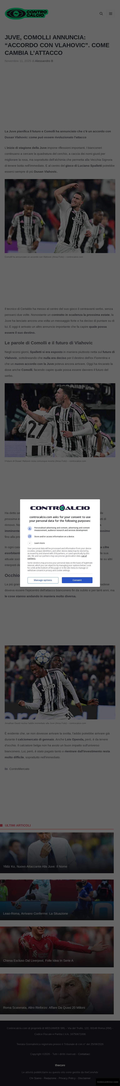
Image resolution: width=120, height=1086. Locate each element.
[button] (60, 543)
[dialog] (60, 543)
